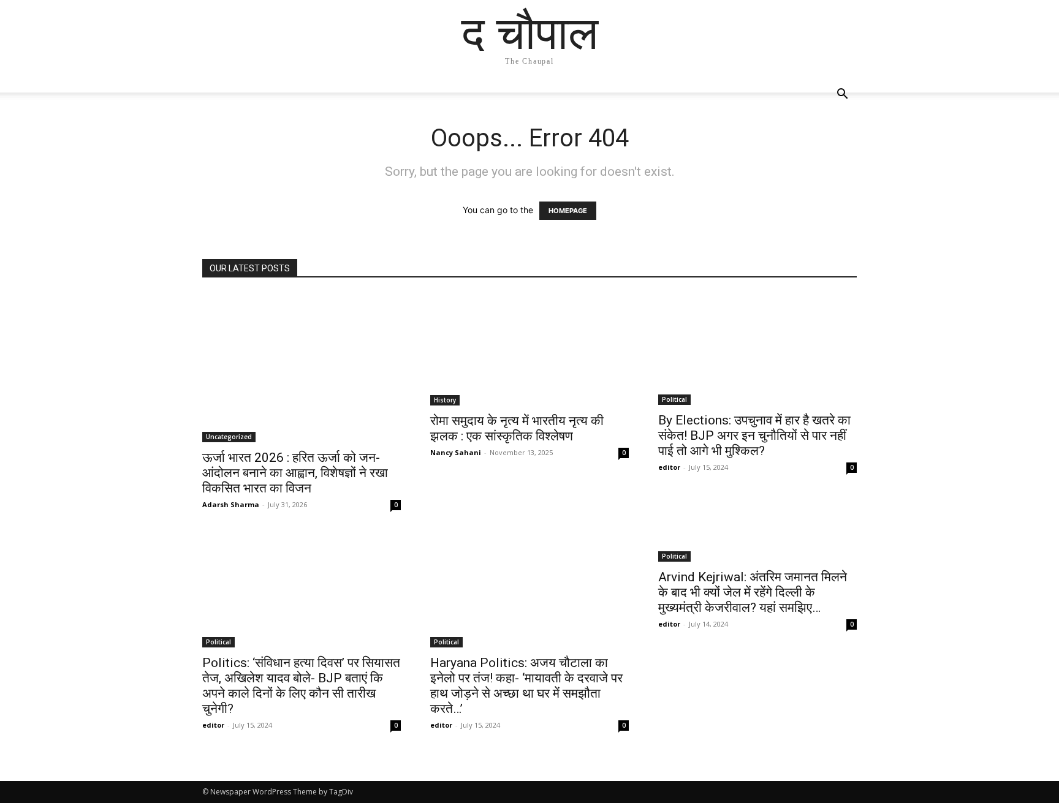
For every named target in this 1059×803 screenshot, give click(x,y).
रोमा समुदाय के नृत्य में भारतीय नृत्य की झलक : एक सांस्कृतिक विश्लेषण (517, 428)
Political (674, 399)
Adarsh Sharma (230, 504)
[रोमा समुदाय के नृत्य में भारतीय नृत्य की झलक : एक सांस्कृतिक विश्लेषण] (529, 349)
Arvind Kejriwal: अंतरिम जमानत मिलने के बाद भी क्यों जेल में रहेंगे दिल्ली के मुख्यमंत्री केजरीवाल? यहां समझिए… (752, 592)
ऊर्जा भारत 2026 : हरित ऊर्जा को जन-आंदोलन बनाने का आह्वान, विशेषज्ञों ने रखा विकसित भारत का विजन (295, 473)
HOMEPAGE (567, 210)
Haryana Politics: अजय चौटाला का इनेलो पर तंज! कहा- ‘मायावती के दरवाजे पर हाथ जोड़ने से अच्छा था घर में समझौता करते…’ (526, 685)
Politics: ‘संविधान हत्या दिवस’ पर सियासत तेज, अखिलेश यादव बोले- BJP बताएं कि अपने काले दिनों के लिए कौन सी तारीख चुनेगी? (301, 685)
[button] (842, 95)
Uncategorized (229, 436)
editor (669, 467)
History (445, 400)
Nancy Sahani (455, 452)
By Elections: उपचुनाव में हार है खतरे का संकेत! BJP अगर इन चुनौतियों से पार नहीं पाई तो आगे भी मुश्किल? (754, 435)
